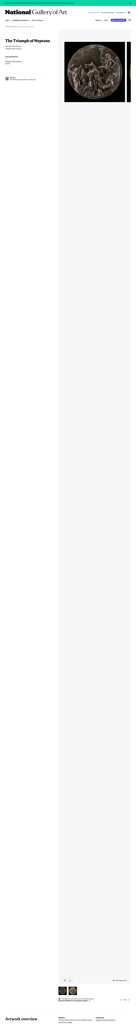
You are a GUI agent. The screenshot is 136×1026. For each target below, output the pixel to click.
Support (98, 20)
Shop (106, 20)
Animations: (121, 12)
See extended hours (107, 12)
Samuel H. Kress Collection (105, 1020)
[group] (62, 991)
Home (7, 26)
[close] (130, 3)
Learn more (70, 3)
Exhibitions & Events (20, 20)
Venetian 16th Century (13, 61)
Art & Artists (37, 20)
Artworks (13, 26)
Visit (7, 20)
